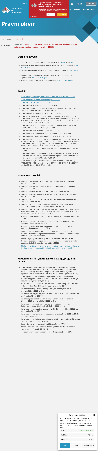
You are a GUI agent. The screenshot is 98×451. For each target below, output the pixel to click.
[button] (94, 415)
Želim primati (62, 14)
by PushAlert (35, 16)
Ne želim (50, 14)
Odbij (76, 445)
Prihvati (64, 445)
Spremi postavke (88, 445)
